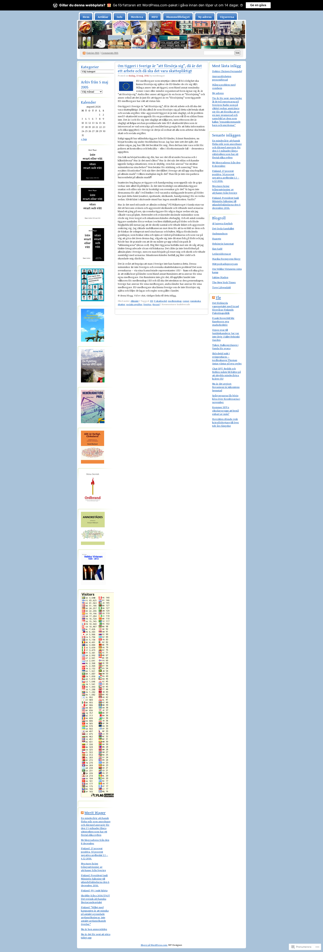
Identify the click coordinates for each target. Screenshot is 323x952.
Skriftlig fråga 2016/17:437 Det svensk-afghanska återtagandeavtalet (95, 899)
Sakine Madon (220, 277)
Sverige (147, 304)
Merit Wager (95, 813)
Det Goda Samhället (223, 228)
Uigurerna (227, 17)
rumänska (195, 301)
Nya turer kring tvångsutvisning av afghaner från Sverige (93, 867)
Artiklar (103, 17)
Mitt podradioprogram (225, 264)
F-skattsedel (160, 301)
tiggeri (156, 304)
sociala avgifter (134, 304)
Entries (92, 53)
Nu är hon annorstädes (94, 929)
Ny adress (205, 17)
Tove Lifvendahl (221, 287)
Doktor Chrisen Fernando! (227, 71)
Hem (86, 17)
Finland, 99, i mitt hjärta (94, 890)
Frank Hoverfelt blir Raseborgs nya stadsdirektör (223, 321)
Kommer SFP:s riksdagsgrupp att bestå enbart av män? (225, 411)
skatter (121, 304)
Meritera (137, 17)
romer (186, 301)
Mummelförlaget (178, 17)
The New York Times (224, 282)
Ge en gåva (258, 5)
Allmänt (135, 301)
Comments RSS (109, 53)
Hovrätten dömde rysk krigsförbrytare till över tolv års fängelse (225, 422)
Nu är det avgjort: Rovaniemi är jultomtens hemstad (226, 387)
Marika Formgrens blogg (226, 258)
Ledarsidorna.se (221, 253)
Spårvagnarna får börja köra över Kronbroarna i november (226, 399)
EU (151, 301)
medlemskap (175, 301)
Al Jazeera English (222, 223)
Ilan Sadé (217, 248)
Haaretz (216, 238)
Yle (218, 297)
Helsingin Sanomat (223, 243)
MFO (154, 17)
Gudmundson (219, 233)
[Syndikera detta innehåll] (82, 813)
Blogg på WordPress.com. (154, 945)
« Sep (84, 139)
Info (119, 17)
